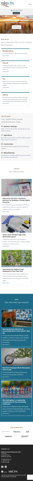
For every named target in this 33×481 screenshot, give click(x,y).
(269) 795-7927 (6, 461)
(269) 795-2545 (5, 462)
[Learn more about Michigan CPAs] (13, 472)
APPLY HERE (16, 13)
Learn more (11, 55)
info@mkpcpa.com (7, 459)
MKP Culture (16, 27)
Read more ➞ (16, 211)
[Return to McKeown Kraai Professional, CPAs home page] (7, 4)
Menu (30, 4)
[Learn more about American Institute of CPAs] (4, 472)
